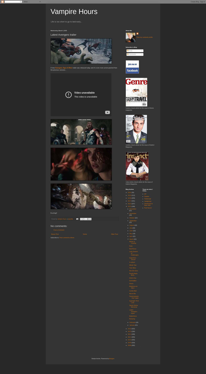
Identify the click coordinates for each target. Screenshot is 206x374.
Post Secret (148, 208)
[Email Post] (77, 219)
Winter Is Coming (132, 242)
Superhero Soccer (132, 258)
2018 (129, 198)
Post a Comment (59, 230)
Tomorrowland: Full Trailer (134, 297)
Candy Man (133, 291)
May (131, 233)
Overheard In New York (148, 204)
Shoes (131, 283)
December (132, 209)
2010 (129, 340)
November (132, 213)
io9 (145, 194)
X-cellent (132, 262)
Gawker (146, 196)
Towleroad (147, 199)
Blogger (111, 358)
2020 (129, 192)
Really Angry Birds (133, 274)
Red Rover (132, 249)
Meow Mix (132, 293)
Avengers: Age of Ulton (63, 68)
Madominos (133, 316)
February (132, 322)
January (132, 325)
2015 (129, 206)
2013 (129, 331)
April (131, 236)
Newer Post (55, 234)
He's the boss (133, 271)
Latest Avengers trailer (133, 311)
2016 (129, 204)
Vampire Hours (74, 11)
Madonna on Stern (133, 287)
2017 (129, 201)
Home (85, 234)
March (131, 239)
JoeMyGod (147, 201)
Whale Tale (132, 265)
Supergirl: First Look (134, 301)
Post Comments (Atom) (66, 237)
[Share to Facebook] (88, 219)
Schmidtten (132, 281)
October (132, 218)
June (131, 231)
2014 (129, 329)
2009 (129, 343)
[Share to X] (86, 219)
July (130, 228)
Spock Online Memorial (133, 306)
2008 (129, 345)
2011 (129, 337)
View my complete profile (144, 37)
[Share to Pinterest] (90, 219)
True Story (132, 268)
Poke (131, 246)
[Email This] (81, 219)
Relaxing (132, 319)
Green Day (132, 278)
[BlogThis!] (83, 219)
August (131, 225)
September (133, 221)
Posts (130, 51)
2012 (129, 334)
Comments (132, 54)
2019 (129, 195)
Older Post (114, 234)
